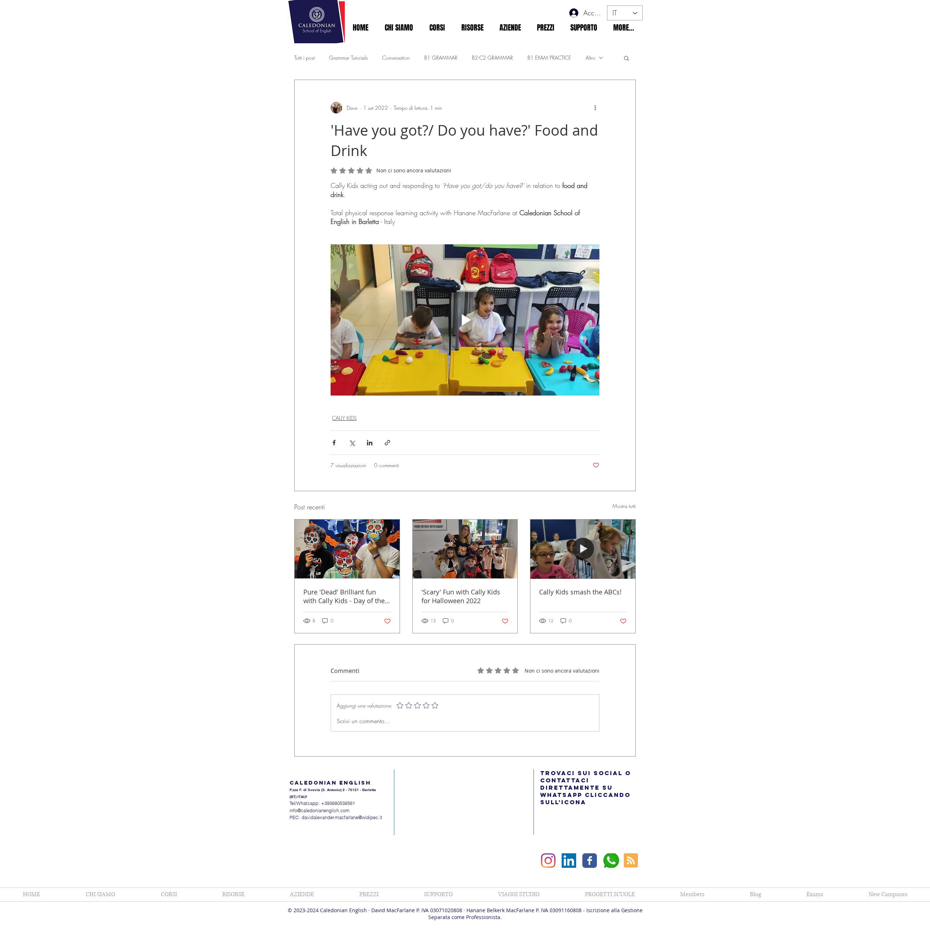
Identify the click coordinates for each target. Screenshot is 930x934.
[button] (398, 27)
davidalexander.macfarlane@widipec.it (342, 817)
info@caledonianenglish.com (319, 810)
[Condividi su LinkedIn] (369, 442)
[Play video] (465, 320)
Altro (590, 57)
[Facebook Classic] (589, 860)
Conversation (396, 57)
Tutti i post (304, 57)
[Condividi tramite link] (387, 442)
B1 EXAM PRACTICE (549, 57)
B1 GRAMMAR (440, 57)
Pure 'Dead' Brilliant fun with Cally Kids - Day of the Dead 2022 (344, 596)
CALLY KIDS (344, 417)
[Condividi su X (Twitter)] (351, 442)
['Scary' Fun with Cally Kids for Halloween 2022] (465, 549)
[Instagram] (548, 860)
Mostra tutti (624, 505)
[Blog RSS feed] (631, 860)
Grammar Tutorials (348, 57)
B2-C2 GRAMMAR (492, 57)
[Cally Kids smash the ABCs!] (582, 549)
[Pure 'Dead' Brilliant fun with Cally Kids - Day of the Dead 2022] (347, 549)
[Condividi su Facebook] (334, 442)
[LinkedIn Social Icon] (569, 860)
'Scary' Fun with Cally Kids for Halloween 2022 (460, 596)
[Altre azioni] (595, 107)
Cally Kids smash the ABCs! (580, 592)
